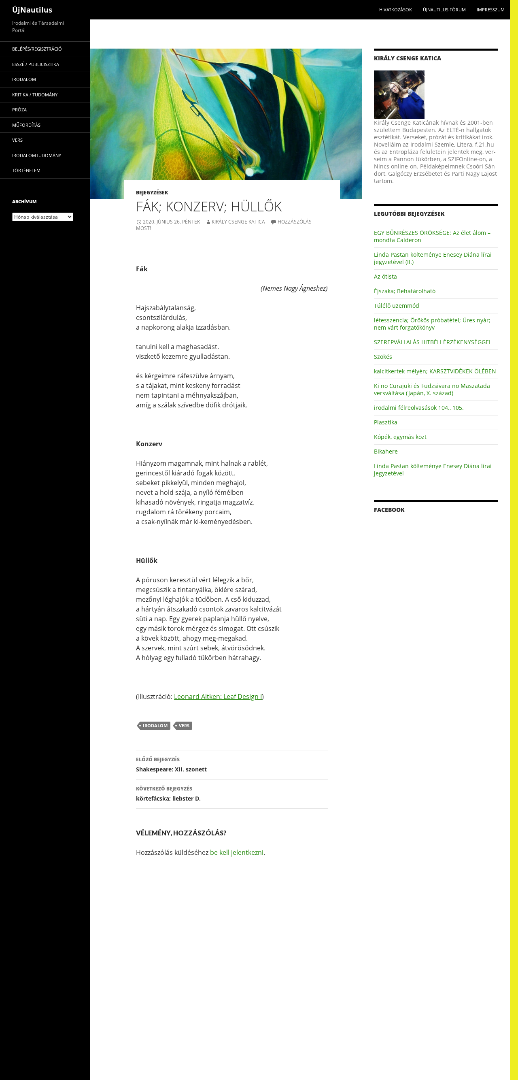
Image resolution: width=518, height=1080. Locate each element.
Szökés (383, 356)
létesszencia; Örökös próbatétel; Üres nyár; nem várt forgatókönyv (432, 323)
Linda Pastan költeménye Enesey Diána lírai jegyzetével (433, 469)
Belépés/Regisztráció (37, 49)
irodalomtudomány (36, 155)
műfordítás (26, 125)
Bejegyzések (152, 192)
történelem (26, 170)
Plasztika (385, 422)
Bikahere (386, 451)
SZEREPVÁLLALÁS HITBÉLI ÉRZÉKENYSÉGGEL (433, 342)
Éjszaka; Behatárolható (404, 291)
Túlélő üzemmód (396, 305)
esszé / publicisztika (35, 64)
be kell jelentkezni (236, 852)
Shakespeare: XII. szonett (171, 764)
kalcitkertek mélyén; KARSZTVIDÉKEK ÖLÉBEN (435, 371)
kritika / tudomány (34, 95)
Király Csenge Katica (238, 221)
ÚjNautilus (32, 10)
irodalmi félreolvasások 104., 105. (419, 407)
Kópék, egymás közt (400, 437)
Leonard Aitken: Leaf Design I (218, 696)
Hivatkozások (395, 9)
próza (19, 110)
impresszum (491, 9)
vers (184, 725)
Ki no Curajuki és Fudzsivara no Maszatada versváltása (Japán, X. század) (432, 389)
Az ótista (385, 276)
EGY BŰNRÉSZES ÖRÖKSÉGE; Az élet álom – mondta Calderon (432, 236)
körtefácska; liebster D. (168, 793)
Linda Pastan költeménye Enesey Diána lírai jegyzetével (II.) (433, 258)
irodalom (155, 725)
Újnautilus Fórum (444, 9)
